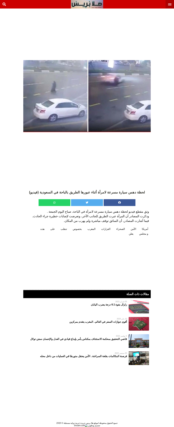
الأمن (133, 228)
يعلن (131, 233)
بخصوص (77, 228)
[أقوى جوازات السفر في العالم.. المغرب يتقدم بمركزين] (87, 323)
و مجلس (143, 233)
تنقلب (64, 228)
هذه (42, 228)
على (52, 228)
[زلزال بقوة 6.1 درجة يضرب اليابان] (87, 306)
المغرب (91, 228)
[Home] (87, 4)
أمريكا (145, 228)
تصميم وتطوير (94, 425)
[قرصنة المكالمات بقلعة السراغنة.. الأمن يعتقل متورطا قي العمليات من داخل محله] (87, 358)
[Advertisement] (148, 34)
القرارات (105, 228)
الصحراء (120, 228)
